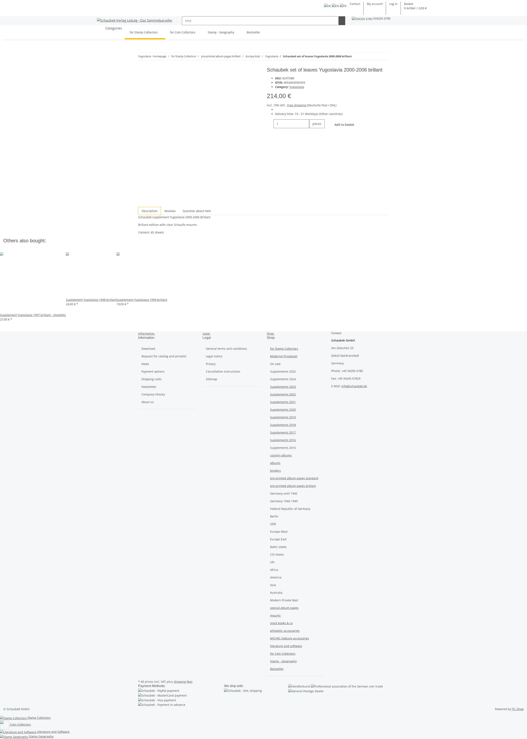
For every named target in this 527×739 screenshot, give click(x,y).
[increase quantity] (312, 132)
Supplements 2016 (283, 440)
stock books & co (281, 623)
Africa (274, 570)
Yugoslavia (296, 87)
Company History (153, 394)
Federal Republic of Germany (290, 509)
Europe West (279, 532)
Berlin (274, 516)
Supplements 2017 (283, 432)
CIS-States (277, 554)
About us (147, 402)
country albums (281, 455)
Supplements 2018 (283, 425)
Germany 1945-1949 (284, 501)
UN (272, 562)
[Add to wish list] (149, 80)
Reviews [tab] (170, 211)
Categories (113, 28)
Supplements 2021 (283, 402)
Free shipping (297, 105)
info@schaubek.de (354, 386)
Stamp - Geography (283, 661)
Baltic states (278, 547)
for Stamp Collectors (284, 349)
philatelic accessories (285, 631)
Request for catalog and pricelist (163, 356)
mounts (275, 615)
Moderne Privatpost (283, 356)
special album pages (284, 608)
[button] (393, 4)
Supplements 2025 (283, 371)
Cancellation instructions (223, 371)
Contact (355, 4)
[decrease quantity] (270, 123)
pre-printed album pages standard (294, 478)
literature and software (286, 646)
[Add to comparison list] (141, 80)
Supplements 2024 (283, 379)
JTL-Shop (518, 709)
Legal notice (214, 356)
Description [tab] (149, 211)
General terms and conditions (226, 349)
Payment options (152, 371)
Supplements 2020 (283, 410)
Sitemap (211, 379)
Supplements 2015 (283, 448)
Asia (273, 585)
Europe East (278, 539)
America (275, 577)
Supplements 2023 (283, 387)
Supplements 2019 (283, 417)
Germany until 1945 (283, 493)
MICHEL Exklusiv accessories (289, 638)
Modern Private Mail (284, 600)
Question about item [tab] (197, 211)
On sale (275, 364)
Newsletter (148, 387)
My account (375, 4)
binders (275, 471)
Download (148, 349)
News (145, 364)
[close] (141, 71)
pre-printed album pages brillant (293, 486)
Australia (276, 593)
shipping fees (183, 682)
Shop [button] (271, 333)
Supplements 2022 (283, 394)
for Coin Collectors (282, 654)
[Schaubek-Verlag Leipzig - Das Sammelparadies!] (134, 20)
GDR (273, 524)
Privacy (211, 364)
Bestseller (277, 669)
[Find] (342, 20)
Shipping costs (151, 379)
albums (275, 463)
